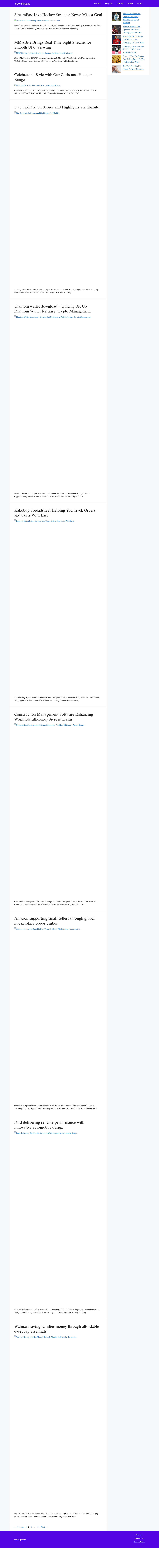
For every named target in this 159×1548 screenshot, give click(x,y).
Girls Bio (120, 3)
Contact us (139, 1538)
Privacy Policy (139, 1541)
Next (44, 1527)
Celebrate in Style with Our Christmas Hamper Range (53, 77)
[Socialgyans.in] (22, 3)
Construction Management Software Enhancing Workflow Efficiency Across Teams (53, 716)
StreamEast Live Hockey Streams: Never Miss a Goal (58, 14)
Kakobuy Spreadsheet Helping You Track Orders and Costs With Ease (54, 512)
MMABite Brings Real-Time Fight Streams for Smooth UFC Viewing (52, 44)
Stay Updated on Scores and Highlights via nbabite (56, 107)
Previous (19, 1527)
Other (130, 3)
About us (139, 1534)
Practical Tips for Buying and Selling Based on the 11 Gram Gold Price (134, 59)
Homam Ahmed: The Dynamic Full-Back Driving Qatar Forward (132, 29)
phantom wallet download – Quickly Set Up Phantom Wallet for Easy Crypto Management (52, 308)
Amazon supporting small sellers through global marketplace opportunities (54, 920)
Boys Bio (97, 3)
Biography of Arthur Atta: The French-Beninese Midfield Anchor (133, 49)
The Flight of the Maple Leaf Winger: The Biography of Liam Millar (133, 39)
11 (38, 1527)
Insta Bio (108, 3)
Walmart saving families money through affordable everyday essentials (56, 1328)
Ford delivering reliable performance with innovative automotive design (49, 1124)
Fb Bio (139, 3)
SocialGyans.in (20, 1539)
